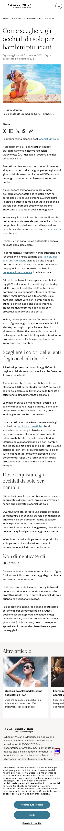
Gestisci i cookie (31, 823)
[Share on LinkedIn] (11, 131)
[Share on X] (18, 131)
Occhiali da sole (32, 18)
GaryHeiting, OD (44, 114)
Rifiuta (32, 815)
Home (6, 18)
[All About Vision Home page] (17, 5)
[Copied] (31, 131)
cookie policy (11, 793)
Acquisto (49, 18)
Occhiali (16, 18)
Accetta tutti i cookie (32, 804)
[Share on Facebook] (5, 131)
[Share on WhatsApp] (24, 131)
